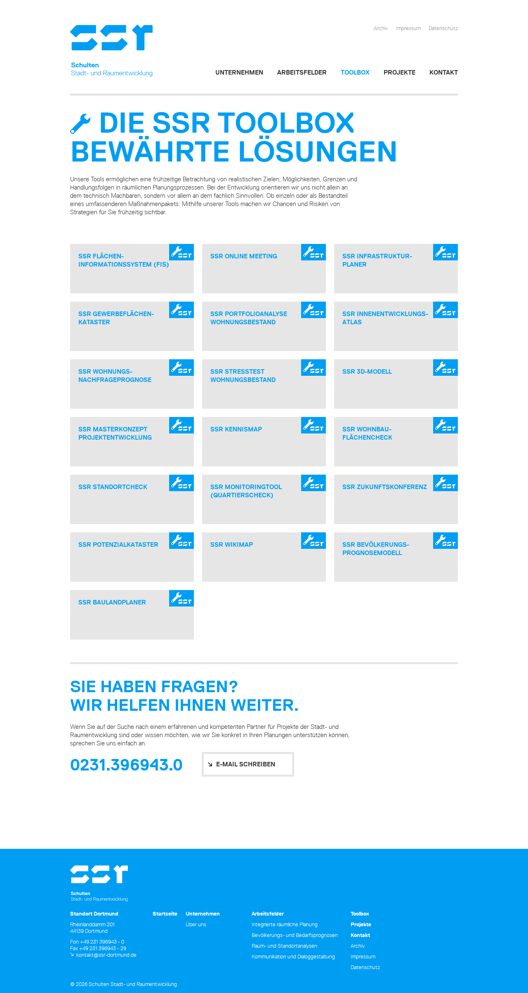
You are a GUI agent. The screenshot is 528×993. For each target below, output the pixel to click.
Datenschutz (443, 28)
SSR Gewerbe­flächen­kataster (116, 318)
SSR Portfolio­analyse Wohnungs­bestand (248, 318)
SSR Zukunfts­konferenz (384, 487)
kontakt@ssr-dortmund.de (106, 954)
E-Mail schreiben (245, 764)
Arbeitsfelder (302, 72)
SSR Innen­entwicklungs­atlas (385, 318)
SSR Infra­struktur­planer (377, 260)
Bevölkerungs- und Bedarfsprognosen (295, 935)
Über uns (196, 924)
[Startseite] (111, 51)
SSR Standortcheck (112, 487)
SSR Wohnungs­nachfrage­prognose (114, 376)
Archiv (381, 28)
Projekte (399, 72)
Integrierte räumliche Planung (285, 924)
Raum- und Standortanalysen (284, 945)
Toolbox (355, 72)
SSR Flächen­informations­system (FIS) (123, 260)
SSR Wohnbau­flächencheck (367, 433)
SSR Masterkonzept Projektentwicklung (115, 433)
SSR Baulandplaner (112, 602)
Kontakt (443, 72)
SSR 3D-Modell (367, 371)
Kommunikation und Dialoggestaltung (293, 956)
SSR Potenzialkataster (118, 544)
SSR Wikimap (231, 544)
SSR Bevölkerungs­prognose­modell (375, 549)
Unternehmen (239, 72)
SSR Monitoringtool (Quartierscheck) (246, 491)
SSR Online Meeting (243, 256)
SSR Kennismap (236, 429)
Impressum (408, 28)
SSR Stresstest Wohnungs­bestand (243, 376)
